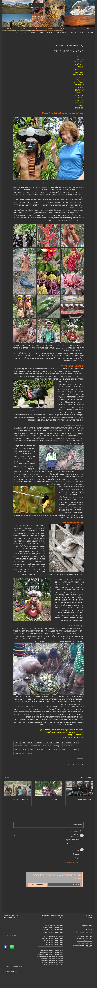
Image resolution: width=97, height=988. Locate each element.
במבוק (30, 753)
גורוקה (30, 742)
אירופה (33, 32)
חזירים (16, 749)
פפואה (57, 742)
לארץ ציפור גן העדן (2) (21, 799)
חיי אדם (55, 749)
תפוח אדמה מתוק (20, 753)
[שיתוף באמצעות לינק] (69, 764)
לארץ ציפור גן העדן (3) (52, 799)
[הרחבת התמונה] (72, 235)
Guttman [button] (10, 935)
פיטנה (23, 742)
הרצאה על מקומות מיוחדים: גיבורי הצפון (53, 964)
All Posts (90, 32)
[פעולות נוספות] (14, 45)
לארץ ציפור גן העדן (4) (83, 799)
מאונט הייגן (38, 742)
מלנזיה (16, 742)
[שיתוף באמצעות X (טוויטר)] (78, 764)
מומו (26, 746)
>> (52, 938)
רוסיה (25, 32)
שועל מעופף (39, 749)
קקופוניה (24, 749)
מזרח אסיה (50, 32)
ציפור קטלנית (47, 746)
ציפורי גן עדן (48, 742)
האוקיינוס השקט (66, 742)
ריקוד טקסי (64, 749)
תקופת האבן (18, 746)
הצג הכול (6, 777)
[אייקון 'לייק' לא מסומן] (78, 844)
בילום (31, 749)
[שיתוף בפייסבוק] (83, 764)
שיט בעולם (73, 32)
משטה (48, 749)
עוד (19, 32)
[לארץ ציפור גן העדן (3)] (48, 788)
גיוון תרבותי (57, 746)
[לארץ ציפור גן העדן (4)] (79, 788)
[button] (6, 32)
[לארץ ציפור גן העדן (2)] (17, 788)
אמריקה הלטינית (61, 32)
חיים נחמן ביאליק (68, 746)
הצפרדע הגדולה (35, 746)
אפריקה (41, 32)
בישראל (82, 32)
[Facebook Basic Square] (5, 946)
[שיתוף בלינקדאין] (73, 764)
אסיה (75, 742)
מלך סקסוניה (73, 749)
